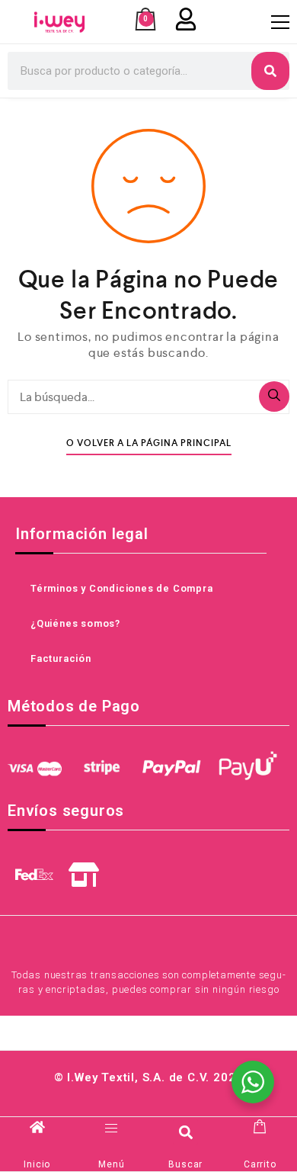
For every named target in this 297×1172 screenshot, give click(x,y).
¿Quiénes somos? (75, 623)
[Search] (270, 71)
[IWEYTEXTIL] (59, 22)
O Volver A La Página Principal (149, 443)
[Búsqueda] (274, 396)
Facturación (60, 658)
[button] (185, 1132)
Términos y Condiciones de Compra (121, 588)
